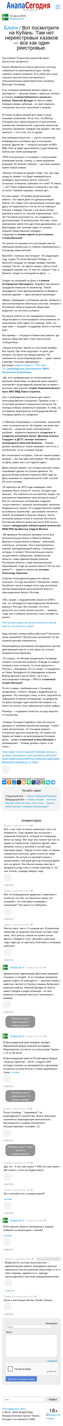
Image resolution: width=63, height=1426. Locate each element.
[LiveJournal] (33, 782)
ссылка (15, 1072)
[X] (19, 782)
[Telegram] (53, 782)
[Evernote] (29, 782)
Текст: (9, 1332)
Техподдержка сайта (14, 1408)
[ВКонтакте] (4, 782)
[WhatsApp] (43, 782)
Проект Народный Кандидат (42, 796)
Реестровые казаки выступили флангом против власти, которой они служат (29, 624)
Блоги (11, 27)
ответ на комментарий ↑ (48, 1258)
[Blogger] (24, 782)
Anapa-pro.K (17, 18)
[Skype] (48, 782)
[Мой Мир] (14, 782)
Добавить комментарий (21, 1379)
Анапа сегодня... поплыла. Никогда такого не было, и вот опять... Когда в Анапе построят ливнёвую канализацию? (31, 803)
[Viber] (38, 782)
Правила (52, 1360)
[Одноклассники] (9, 782)
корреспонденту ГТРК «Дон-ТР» (25, 368)
